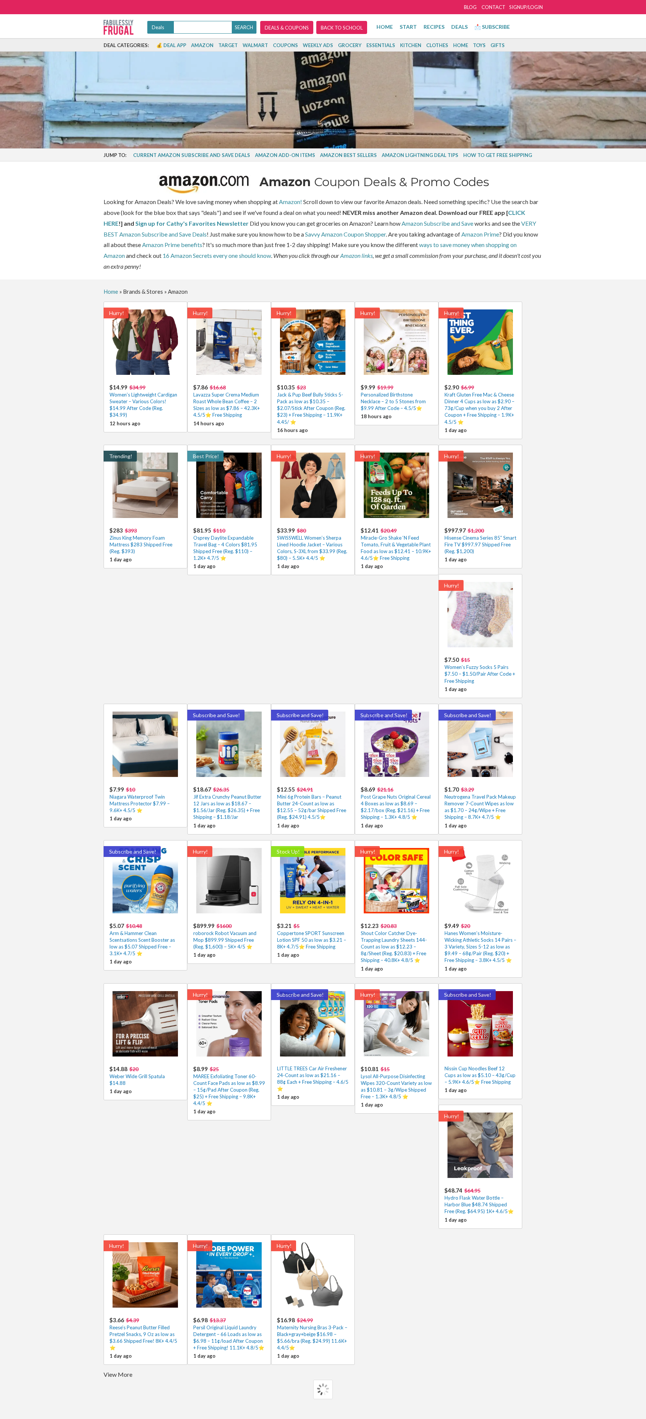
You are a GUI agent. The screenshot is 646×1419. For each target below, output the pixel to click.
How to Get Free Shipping (497, 155)
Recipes (434, 27)
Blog (470, 7)
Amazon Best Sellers (348, 155)
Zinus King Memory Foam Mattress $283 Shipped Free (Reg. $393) (141, 540)
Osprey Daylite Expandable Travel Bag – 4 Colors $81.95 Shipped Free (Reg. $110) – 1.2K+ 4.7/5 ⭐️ (225, 544)
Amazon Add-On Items (285, 155)
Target (228, 45)
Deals (459, 27)
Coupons (285, 45)
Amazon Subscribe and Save (437, 223)
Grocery (350, 45)
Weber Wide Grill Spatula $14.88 (137, 1075)
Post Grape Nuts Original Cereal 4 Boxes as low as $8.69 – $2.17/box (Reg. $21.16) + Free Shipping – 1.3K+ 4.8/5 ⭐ (396, 803)
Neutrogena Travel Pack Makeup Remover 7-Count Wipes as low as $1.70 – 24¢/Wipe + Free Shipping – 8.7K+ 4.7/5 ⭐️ (480, 803)
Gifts (497, 45)
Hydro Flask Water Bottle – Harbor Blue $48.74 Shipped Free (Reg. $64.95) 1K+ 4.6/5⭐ (479, 1200)
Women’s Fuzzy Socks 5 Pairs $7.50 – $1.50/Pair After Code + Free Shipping (479, 670)
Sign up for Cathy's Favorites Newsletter (192, 223)
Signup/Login (526, 7)
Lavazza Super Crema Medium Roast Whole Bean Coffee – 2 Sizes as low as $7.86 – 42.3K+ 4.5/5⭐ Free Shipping (226, 401)
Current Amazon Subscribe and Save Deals (191, 155)
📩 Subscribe (492, 27)
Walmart (255, 45)
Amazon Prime (480, 234)
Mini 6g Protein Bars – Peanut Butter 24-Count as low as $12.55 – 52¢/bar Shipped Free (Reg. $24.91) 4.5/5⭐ (311, 803)
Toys (479, 45)
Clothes (437, 45)
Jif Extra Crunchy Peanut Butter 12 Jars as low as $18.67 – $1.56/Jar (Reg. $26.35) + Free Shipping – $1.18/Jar (227, 803)
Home (384, 27)
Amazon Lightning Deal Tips (420, 155)
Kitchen (410, 45)
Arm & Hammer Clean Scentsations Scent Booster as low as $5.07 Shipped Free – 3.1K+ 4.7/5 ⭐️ (142, 939)
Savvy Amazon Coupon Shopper (345, 234)
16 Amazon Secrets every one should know (217, 255)
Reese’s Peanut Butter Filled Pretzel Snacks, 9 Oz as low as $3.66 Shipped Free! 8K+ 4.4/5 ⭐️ (143, 1334)
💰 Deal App (171, 45)
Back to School (342, 28)
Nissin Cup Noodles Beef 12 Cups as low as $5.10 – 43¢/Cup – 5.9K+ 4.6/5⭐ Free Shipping (480, 1075)
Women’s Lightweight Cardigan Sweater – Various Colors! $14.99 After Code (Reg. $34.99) (143, 401)
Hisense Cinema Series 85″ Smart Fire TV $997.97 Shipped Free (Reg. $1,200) (480, 540)
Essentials (380, 45)
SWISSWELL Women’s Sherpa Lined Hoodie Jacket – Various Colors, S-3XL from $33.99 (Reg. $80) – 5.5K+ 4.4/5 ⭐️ (312, 544)
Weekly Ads (318, 45)
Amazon (202, 45)
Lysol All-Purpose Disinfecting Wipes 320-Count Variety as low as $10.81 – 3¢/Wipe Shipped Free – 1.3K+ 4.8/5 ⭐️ (396, 1082)
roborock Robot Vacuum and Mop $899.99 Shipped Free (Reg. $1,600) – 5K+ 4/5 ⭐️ (224, 936)
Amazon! (290, 201)
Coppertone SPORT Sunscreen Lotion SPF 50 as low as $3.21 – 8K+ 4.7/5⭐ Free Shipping (311, 936)
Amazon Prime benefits (172, 244)
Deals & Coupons (287, 28)
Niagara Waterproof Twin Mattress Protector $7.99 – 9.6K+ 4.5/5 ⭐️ (140, 799)
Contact (493, 7)
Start (408, 27)
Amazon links (356, 255)
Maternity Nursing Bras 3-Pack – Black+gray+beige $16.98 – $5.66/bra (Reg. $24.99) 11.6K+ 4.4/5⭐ (312, 1334)
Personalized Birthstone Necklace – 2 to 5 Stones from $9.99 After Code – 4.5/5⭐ (393, 397)
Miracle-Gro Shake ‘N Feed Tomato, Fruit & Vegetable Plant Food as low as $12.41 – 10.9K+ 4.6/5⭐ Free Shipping (396, 544)
